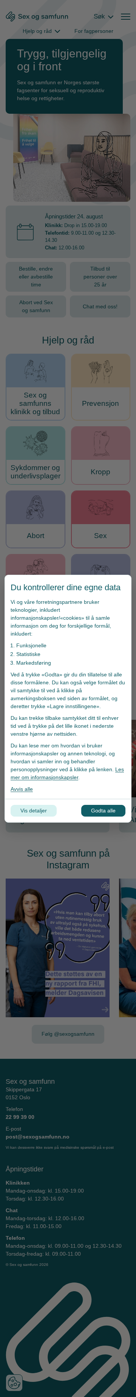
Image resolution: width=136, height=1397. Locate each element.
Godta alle (103, 811)
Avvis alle (22, 789)
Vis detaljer (33, 811)
